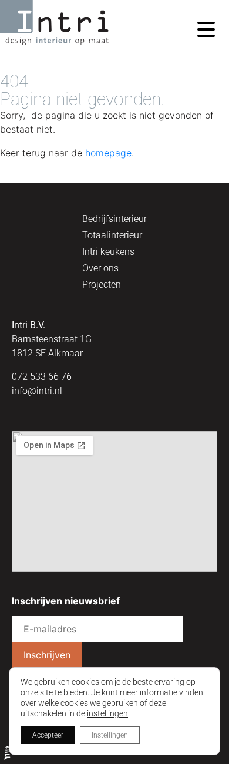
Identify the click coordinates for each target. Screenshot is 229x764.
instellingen (107, 713)
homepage (108, 153)
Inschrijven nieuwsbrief (66, 601)
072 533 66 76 (42, 376)
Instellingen (110, 735)
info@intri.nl (37, 390)
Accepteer (47, 735)
